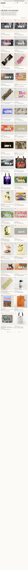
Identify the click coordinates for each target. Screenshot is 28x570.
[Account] (13, 3)
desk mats (3, 14)
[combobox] (14, 5)
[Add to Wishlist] (2, 20)
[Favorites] (15, 3)
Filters (3, 17)
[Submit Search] (1, 5)
